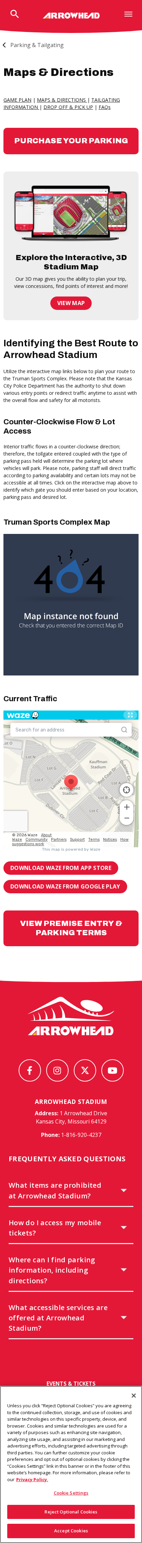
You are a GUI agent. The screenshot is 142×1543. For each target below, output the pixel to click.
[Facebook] (30, 1070)
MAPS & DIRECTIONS (62, 100)
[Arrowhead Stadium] (71, 15)
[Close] (133, 1395)
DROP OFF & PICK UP (68, 107)
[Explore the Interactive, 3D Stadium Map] (71, 212)
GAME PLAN (17, 100)
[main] (71, 502)
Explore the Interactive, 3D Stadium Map (71, 262)
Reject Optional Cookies (70, 1512)
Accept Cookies (71, 1531)
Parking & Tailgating (37, 45)
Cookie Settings (71, 1493)
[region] (71, 1464)
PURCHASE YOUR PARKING (71, 140)
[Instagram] (57, 1070)
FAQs (105, 107)
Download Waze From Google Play (65, 886)
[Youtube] (112, 1070)
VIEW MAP (71, 303)
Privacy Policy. (32, 1479)
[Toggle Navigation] (128, 14)
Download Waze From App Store (60, 868)
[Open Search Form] (14, 14)
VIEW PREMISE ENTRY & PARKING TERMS (71, 928)
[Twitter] (85, 1070)
